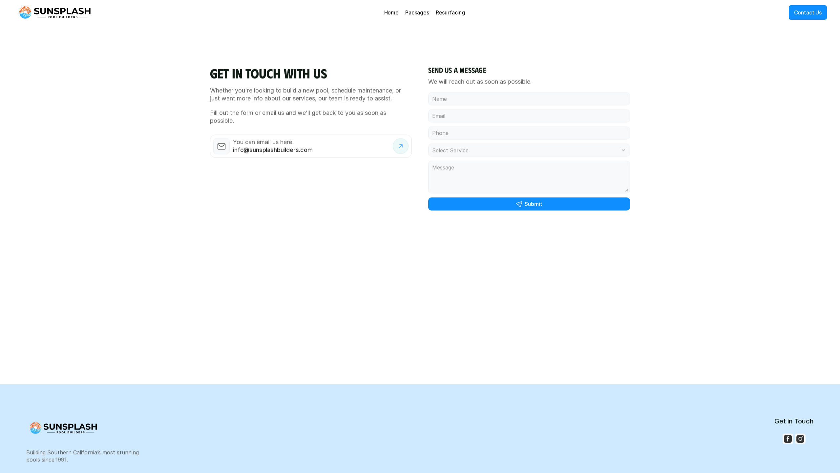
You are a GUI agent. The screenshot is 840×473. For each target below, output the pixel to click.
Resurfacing (450, 12)
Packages (417, 12)
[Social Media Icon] (788, 439)
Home (391, 12)
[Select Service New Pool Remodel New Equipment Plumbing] (529, 150)
